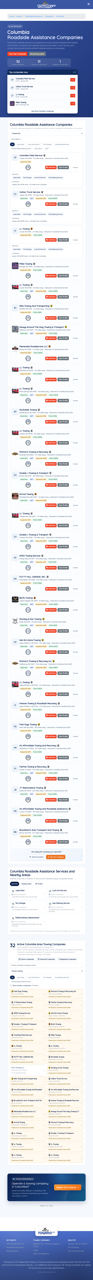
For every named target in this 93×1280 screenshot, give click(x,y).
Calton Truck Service (24, 86)
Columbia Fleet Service (25, 79)
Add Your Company (57, 857)
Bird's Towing (26, 598)
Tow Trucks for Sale (76, 1251)
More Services (12, 1251)
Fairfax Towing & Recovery (32, 766)
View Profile (63, 167)
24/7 (46, 148)
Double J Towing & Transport (33, 473)
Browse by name (37, 54)
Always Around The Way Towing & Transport (41, 327)
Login (35, 1250)
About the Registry (41, 1254)
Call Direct (52, 167)
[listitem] (17, 62)
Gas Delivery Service (62, 144)
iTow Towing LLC (17, 1068)
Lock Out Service (33, 144)
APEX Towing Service (29, 555)
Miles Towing (21, 102)
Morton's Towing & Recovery (33, 452)
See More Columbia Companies (42, 111)
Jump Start (20, 144)
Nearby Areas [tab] (26, 884)
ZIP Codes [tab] (38, 884)
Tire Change (47, 144)
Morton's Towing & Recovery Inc (35, 661)
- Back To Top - (46, 1205)
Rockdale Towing (28, 409)
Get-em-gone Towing (30, 640)
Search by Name (37, 857)
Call (72, 80)
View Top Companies (17, 54)
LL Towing (20, 94)
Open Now (38, 148)
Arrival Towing (26, 494)
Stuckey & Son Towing (30, 619)
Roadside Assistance (15, 1247)
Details (75, 167)
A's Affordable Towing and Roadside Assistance (43, 809)
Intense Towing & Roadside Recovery (38, 703)
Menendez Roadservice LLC (33, 346)
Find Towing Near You (15, 1244)
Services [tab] (15, 884)
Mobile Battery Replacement (21, 148)
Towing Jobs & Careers (77, 1244)
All (12, 144)
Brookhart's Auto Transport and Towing (39, 830)
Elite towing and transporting (34, 306)
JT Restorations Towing (31, 787)
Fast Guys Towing (28, 724)
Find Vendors (73, 1247)
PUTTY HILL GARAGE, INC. (32, 577)
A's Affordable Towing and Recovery (37, 745)
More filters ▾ (16, 139)
